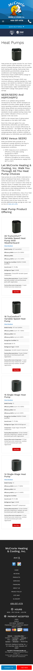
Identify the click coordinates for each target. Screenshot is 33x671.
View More (16, 292)
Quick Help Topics (16, 27)
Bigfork (10, 636)
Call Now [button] (24, 667)
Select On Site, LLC (21, 650)
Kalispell (23, 638)
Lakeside (15, 639)
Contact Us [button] (8, 667)
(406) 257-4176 (12, 204)
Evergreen (15, 638)
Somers (7, 641)
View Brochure (8, 246)
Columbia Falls (19, 636)
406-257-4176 (16, 603)
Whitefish (15, 641)
